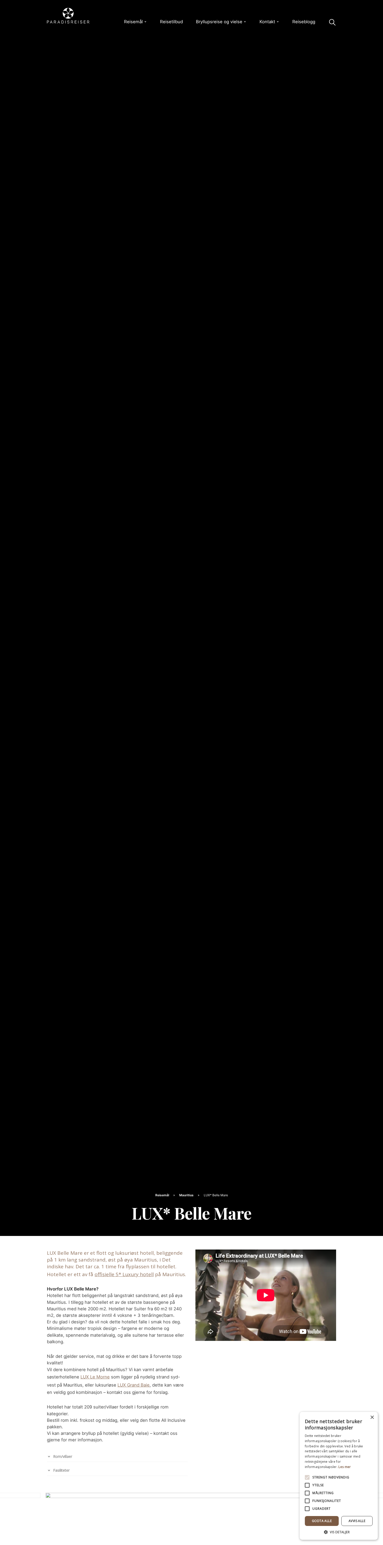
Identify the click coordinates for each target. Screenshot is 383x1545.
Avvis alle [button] (357, 1521)
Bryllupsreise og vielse (219, 21)
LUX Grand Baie (134, 1385)
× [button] (372, 1417)
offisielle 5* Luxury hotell (124, 1274)
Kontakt (267, 21)
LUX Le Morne (95, 1377)
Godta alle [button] (322, 1521)
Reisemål (133, 21)
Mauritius (186, 1195)
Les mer (344, 1467)
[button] (339, 1532)
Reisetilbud (171, 21)
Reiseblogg (303, 21)
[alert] (339, 1476)
